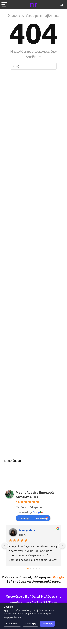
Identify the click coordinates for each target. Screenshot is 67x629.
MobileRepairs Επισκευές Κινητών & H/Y (35, 494)
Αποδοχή (47, 623)
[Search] (61, 4)
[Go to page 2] (33, 568)
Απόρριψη (30, 623)
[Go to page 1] (30, 568)
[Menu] (4, 4)
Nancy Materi (28, 530)
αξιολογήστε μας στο (31, 517)
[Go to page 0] (28, 568)
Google (58, 577)
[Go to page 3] (36, 568)
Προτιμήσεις (12, 623)
